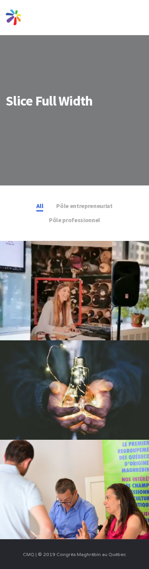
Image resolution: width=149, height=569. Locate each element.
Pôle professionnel (74, 220)
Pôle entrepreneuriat (84, 206)
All (39, 206)
